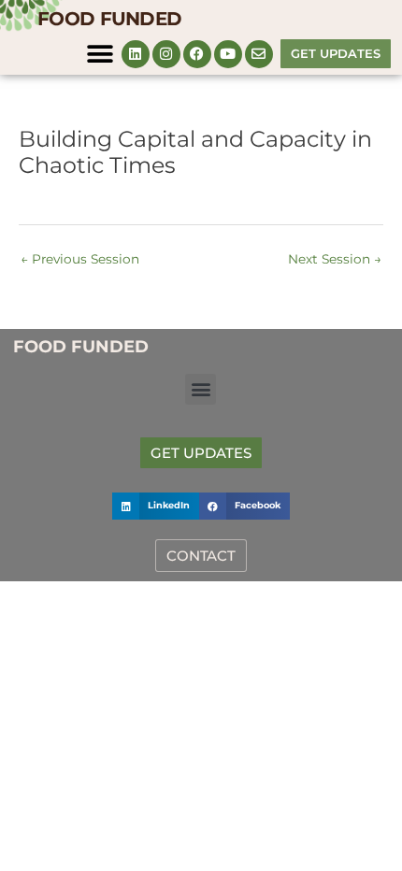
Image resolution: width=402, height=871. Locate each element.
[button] (100, 54)
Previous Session (80, 258)
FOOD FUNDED (109, 18)
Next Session (334, 258)
